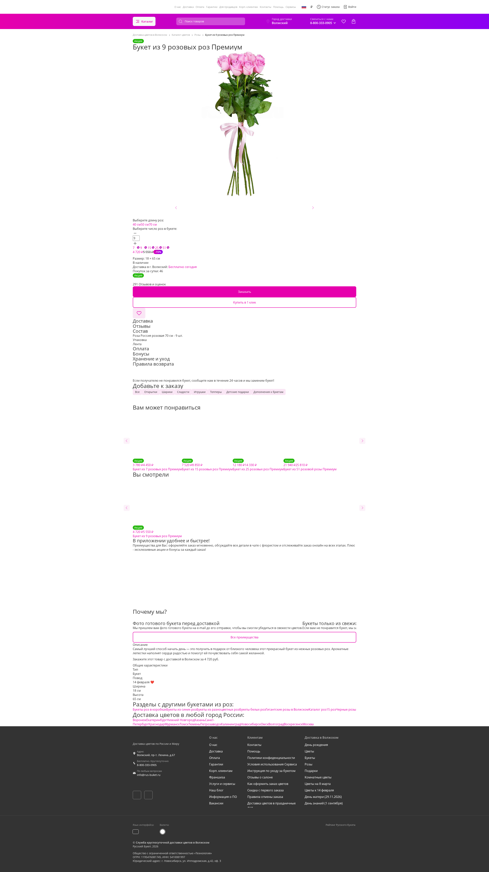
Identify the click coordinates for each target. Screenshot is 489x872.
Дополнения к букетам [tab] (268, 392)
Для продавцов (228, 7)
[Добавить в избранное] (139, 313)
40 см (137, 224)
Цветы (309, 751)
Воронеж (139, 720)
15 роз (331, 709)
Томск (184, 724)
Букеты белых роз (252, 709)
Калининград (231, 724)
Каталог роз (317, 709)
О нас (177, 7)
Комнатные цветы (318, 777)
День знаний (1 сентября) (324, 803)
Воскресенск (293, 724)
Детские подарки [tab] (237, 392)
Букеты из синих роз (181, 709)
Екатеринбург (156, 720)
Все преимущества (244, 637)
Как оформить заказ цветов (267, 784)
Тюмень (194, 724)
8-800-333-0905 (147, 765)
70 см (153, 224)
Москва (308, 724)
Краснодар (156, 724)
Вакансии (216, 803)
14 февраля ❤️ (143, 682)
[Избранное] (343, 21)
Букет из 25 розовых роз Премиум (258, 465)
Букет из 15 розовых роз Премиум (207, 465)
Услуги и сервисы (222, 784)
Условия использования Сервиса (272, 764)
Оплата (200, 7)
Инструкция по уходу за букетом (271, 771)
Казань (199, 720)
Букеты (310, 758)
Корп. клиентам (248, 7)
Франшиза (217, 777)
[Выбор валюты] (311, 7)
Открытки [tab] (150, 392)
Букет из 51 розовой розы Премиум (310, 465)
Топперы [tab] (216, 392)
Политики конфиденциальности (271, 758)
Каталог (147, 21)
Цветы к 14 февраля (319, 790)
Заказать (244, 292)
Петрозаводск (210, 724)
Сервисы (291, 7)
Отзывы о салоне (260, 777)
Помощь (278, 7)
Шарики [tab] (167, 392)
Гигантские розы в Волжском (287, 709)
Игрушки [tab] (200, 392)
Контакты (265, 7)
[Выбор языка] (304, 7)
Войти (352, 7)
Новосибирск (251, 724)
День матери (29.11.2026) (323, 797)
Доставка (188, 7)
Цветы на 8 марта (318, 784)
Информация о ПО (223, 797)
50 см (145, 224)
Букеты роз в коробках (149, 709)
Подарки (311, 771)
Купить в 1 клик (244, 302)
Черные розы (346, 709)
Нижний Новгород (180, 720)
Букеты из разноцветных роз (218, 709)
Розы (308, 764)
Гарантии (211, 7)
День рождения (316, 745)
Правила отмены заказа (265, 797)
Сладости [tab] (183, 392)
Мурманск (172, 724)
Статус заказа (331, 7)
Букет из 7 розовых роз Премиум (157, 465)
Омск (264, 724)
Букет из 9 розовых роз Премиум (157, 532)
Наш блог (216, 790)
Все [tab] (137, 392)
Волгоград (276, 724)
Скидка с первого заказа (265, 790)
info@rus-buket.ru (148, 775)
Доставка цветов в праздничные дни (271, 805)
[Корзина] (353, 21)
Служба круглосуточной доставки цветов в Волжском (172, 842)
